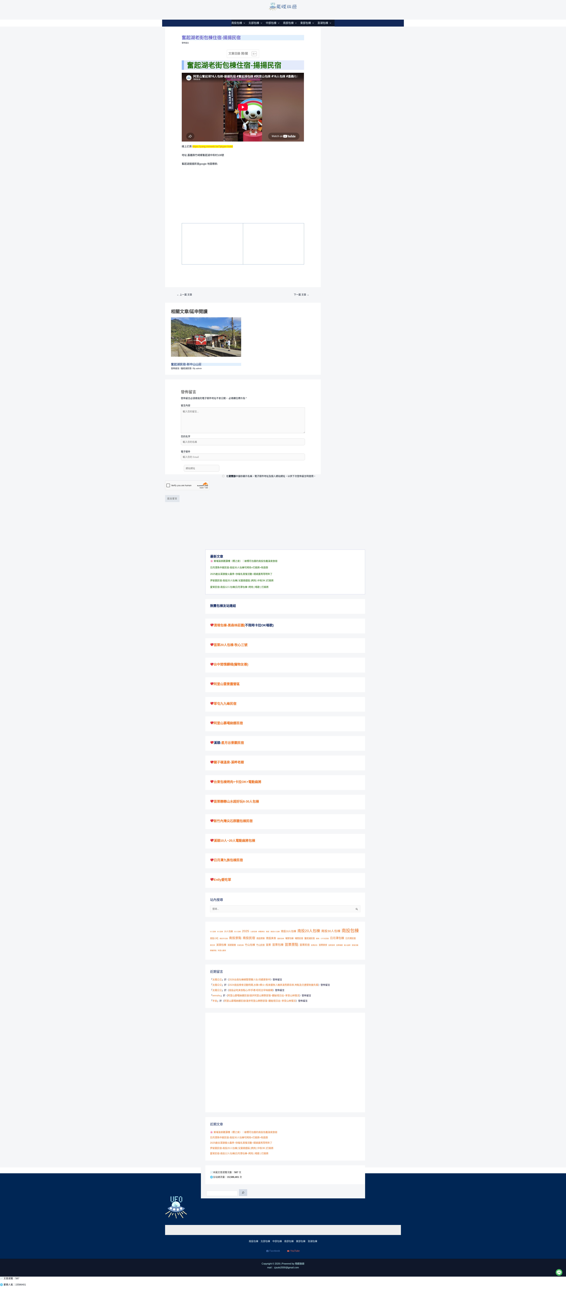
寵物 (317, 938)
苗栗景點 (291, 944)
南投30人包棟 (330, 931)
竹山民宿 (260, 945)
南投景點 (235, 938)
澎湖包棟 (322, 23)
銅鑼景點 (213, 950)
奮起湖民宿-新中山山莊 (186, 364)
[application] (243, 23)
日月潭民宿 (350, 938)
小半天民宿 (325, 938)
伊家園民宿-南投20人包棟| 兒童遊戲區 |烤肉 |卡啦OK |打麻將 (242, 580)
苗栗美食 (323, 945)
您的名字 (185, 436)
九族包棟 (253, 931)
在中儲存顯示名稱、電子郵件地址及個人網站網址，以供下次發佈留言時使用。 (271, 476)
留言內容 (185, 405)
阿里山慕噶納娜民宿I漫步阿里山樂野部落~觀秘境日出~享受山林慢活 (263, 995)
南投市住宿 (224, 938)
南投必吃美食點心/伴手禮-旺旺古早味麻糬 (251, 990)
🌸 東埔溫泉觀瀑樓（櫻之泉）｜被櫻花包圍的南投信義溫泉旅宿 (243, 561)
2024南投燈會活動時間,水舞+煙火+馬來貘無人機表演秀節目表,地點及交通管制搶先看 (273, 985)
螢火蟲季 (347, 945)
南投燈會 (260, 938)
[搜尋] (243, 1192)
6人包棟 (213, 931)
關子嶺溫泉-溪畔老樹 (229, 762)
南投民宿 (249, 938)
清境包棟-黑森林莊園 (229, 625)
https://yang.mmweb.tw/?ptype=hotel (212, 146)
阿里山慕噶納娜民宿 (228, 723)
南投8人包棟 (275, 931)
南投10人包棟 (288, 931)
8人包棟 (220, 931)
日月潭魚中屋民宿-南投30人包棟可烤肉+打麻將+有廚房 (239, 567)
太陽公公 (217, 979)
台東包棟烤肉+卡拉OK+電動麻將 (237, 782)
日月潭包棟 (337, 938)
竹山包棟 (250, 945)
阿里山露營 (222, 950)
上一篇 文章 (184, 294)
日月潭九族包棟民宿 (228, 860)
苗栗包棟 (277, 944)
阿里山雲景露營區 (227, 684)
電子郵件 (185, 451)
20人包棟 (228, 931)
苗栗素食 (314, 945)
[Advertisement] (205, 243)
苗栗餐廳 (339, 945)
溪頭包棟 (221, 945)
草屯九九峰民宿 (225, 703)
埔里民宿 (299, 938)
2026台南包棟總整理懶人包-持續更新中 (249, 979)
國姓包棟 (280, 938)
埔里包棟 (289, 938)
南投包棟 (236, 23)
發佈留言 (185, 43)
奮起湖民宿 (186, 368)
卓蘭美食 (261, 931)
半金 (214, 1001)
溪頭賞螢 (232, 945)
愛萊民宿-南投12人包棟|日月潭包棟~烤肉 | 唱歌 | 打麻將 (239, 587)
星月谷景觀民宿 (232, 743)
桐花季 (212, 945)
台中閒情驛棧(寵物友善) (231, 664)
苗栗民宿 (305, 945)
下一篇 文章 (301, 294)
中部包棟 (271, 23)
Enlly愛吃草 (222, 880)
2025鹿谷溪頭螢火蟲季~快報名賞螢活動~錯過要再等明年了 (241, 574)
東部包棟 (305, 23)
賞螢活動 (355, 945)
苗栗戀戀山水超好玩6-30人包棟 (236, 801)
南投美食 (271, 938)
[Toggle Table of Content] (252, 53)
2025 (245, 931)
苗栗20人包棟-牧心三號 (230, 645)
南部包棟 (288, 23)
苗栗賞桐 (331, 945)
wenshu (216, 995)
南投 (267, 931)
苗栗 (268, 945)
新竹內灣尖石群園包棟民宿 (233, 821)
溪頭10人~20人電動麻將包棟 (234, 840)
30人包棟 (237, 931)
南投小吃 (214, 938)
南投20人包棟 (308, 931)
